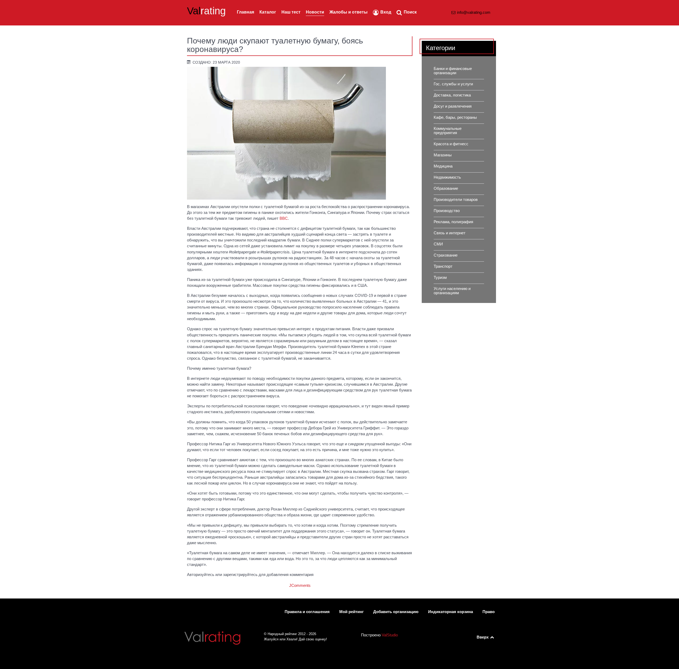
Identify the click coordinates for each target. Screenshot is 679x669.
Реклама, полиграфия (453, 222)
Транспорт (443, 266)
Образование (446, 188)
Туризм (440, 277)
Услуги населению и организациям (452, 291)
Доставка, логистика (452, 95)
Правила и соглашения (307, 612)
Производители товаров (456, 199)
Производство (447, 211)
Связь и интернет (449, 233)
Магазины (443, 155)
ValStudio (390, 635)
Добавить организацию (396, 612)
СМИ (438, 244)
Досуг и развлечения (453, 106)
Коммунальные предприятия (448, 130)
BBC (284, 218)
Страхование (446, 255)
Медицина (443, 166)
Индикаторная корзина (450, 612)
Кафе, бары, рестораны (455, 117)
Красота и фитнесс (451, 144)
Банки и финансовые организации (453, 71)
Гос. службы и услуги (453, 84)
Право (488, 612)
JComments (300, 585)
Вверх (483, 637)
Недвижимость (447, 177)
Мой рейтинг (351, 612)
